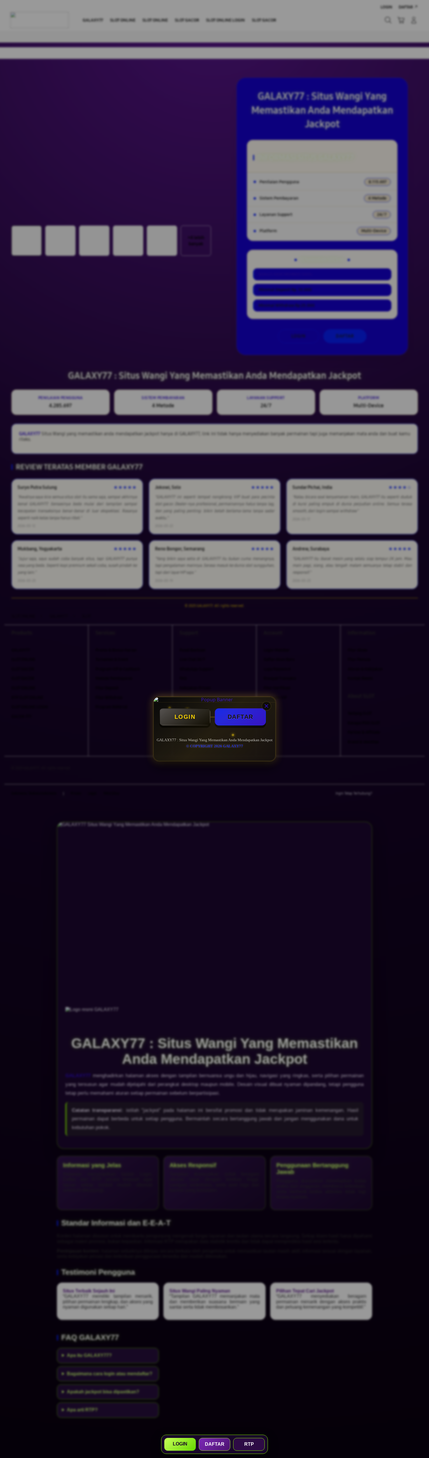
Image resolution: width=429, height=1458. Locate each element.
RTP (249, 1444)
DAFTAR (240, 717)
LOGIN (185, 717)
